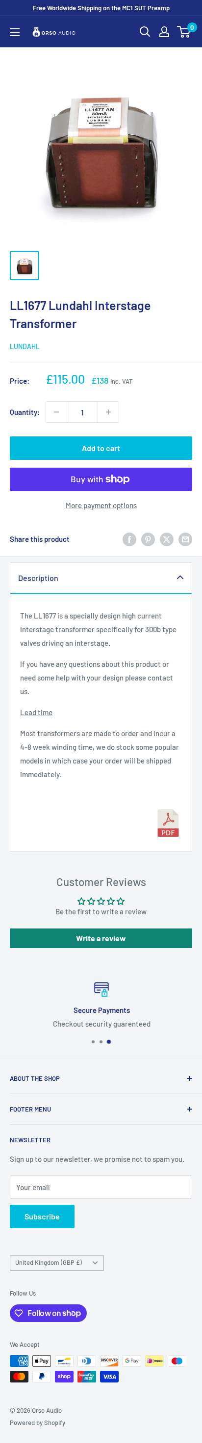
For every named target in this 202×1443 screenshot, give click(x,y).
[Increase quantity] (108, 412)
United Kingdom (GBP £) (48, 1262)
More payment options (101, 505)
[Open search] (145, 31)
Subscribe (42, 1216)
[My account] (164, 31)
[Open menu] (15, 32)
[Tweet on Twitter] (167, 539)
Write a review (101, 938)
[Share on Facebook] (129, 539)
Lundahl (25, 346)
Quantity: (25, 412)
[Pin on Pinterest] (148, 539)
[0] (184, 32)
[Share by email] (185, 539)
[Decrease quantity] (56, 412)
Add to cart (101, 448)
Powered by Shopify (37, 1422)
